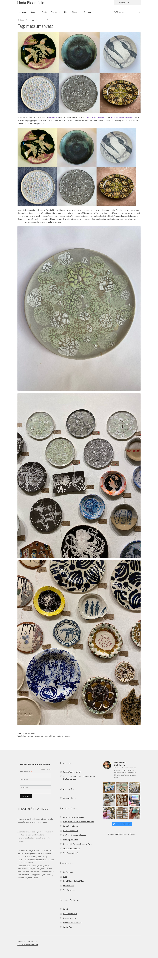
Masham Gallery (69, 918)
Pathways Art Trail (70, 839)
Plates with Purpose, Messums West (77, 844)
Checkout (87, 12)
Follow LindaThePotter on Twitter (122, 834)
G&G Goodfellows (70, 913)
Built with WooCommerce (27, 945)
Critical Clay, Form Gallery (73, 817)
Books (44, 12)
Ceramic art (22, 12)
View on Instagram (123, 824)
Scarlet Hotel (68, 885)
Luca (65, 876)
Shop (33, 12)
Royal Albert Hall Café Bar (73, 881)
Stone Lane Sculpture (71, 848)
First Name (24, 780)
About (74, 12)
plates (40, 736)
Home (22, 20)
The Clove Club (69, 890)
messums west (32, 736)
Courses (54, 12)
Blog (66, 12)
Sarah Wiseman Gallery (72, 772)
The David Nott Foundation (96, 117)
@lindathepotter (119, 765)
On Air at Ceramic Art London (74, 835)
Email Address (26, 772)
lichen (23, 736)
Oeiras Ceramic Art (70, 830)
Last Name (24, 787)
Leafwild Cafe (68, 872)
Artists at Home (69, 798)
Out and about (30, 733)
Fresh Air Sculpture (70, 826)
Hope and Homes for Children (122, 117)
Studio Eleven (68, 927)
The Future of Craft (70, 853)
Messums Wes (53, 117)
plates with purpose (64, 736)
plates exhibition (50, 736)
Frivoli (65, 909)
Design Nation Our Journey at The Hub (78, 821)
